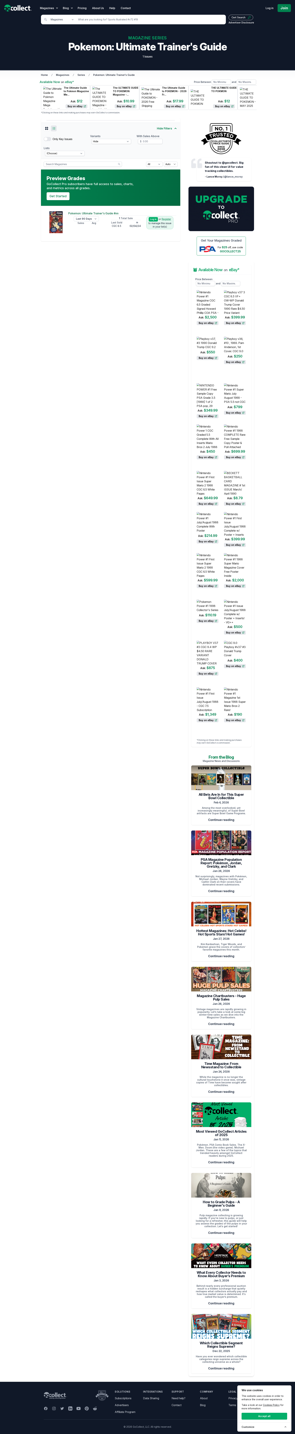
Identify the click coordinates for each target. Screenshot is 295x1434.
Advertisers (122, 1405)
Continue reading (221, 820)
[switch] (47, 139)
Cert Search (238, 17)
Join (284, 8)
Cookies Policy (271, 1405)
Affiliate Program (125, 1412)
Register (166, 219)
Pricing (82, 8)
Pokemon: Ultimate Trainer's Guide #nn (93, 213)
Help (112, 8)
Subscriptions (123, 1398)
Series (81, 74)
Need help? (178, 1398)
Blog (203, 1405)
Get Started (58, 196)
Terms (232, 1405)
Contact (126, 8)
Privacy (233, 1398)
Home (44, 74)
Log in (269, 8)
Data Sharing (151, 1398)
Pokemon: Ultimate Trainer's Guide (114, 74)
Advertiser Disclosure (241, 22)
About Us (98, 8)
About (204, 1398)
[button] (47, 128)
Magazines (62, 74)
